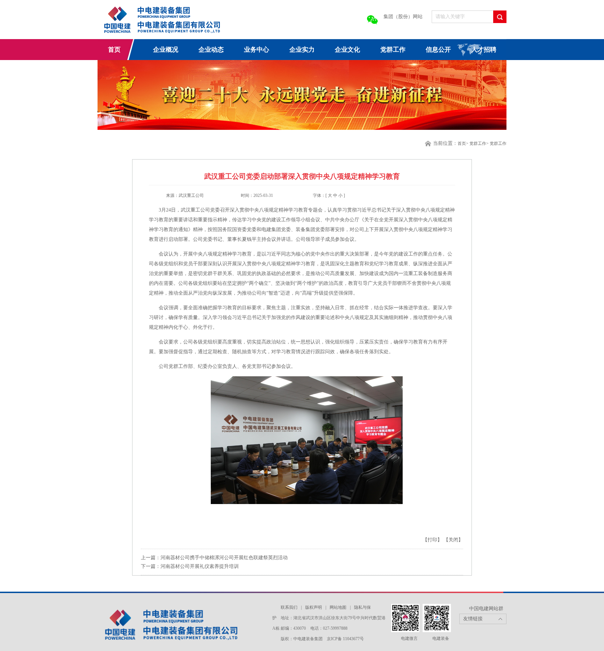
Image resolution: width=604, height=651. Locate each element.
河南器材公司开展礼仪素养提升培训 (199, 566)
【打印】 (433, 539)
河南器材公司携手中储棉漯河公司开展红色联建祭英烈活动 (224, 557)
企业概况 (165, 49)
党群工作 (392, 49)
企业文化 (347, 49)
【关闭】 (453, 539)
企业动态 (211, 49)
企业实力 (302, 49)
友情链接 (473, 618)
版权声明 (313, 607)
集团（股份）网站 (403, 16)
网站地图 (338, 607)
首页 (114, 49)
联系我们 (289, 607)
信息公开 (438, 49)
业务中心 (256, 49)
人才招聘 (483, 49)
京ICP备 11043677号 (345, 638)
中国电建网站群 (486, 608)
